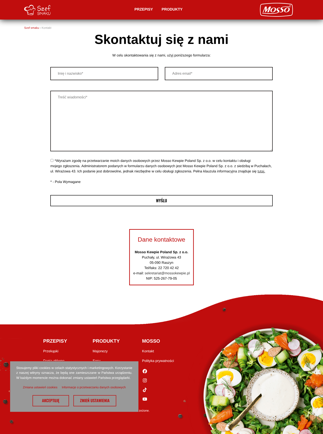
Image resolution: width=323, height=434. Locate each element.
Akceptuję (50, 400)
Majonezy (100, 351)
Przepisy (143, 9)
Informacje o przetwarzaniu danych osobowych (94, 387)
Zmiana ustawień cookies (40, 387)
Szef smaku (31, 27)
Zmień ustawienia (95, 400)
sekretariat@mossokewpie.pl (167, 273)
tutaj (261, 171)
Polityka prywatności (158, 361)
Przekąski (50, 351)
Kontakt (148, 351)
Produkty (172, 9)
